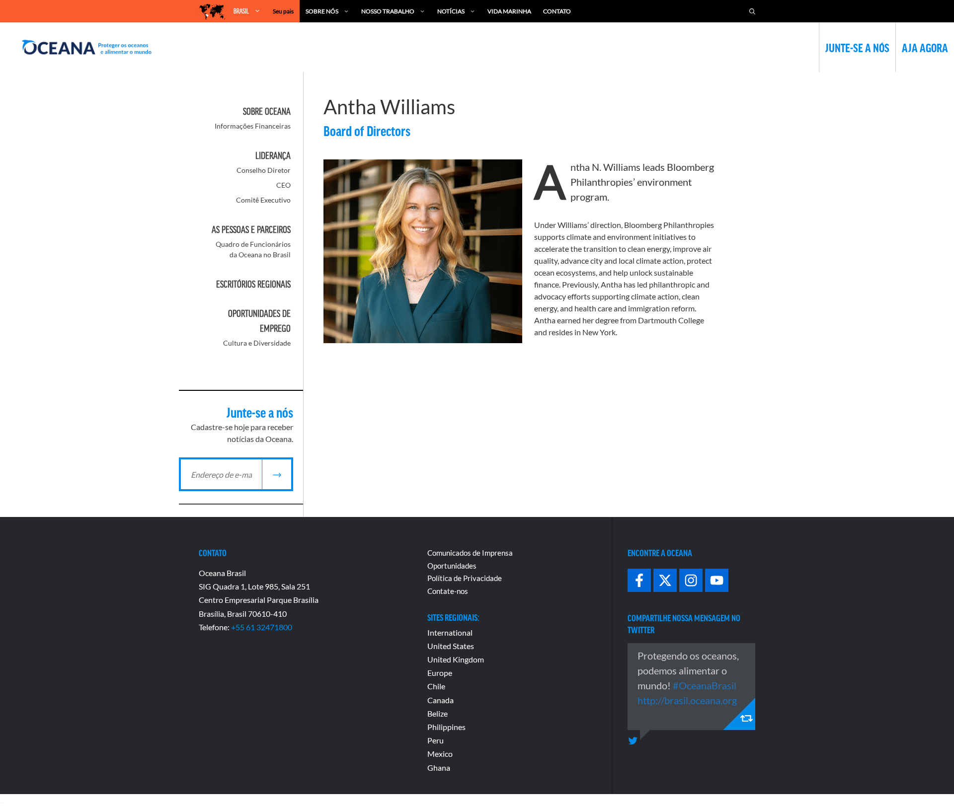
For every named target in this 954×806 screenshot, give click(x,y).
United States (450, 646)
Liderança (273, 155)
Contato (557, 11)
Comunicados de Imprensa (470, 552)
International (450, 632)
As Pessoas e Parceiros (251, 229)
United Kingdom (455, 659)
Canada (440, 700)
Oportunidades (452, 565)
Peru (435, 740)
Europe (439, 672)
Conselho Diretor (264, 170)
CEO (283, 185)
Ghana (438, 767)
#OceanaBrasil (704, 685)
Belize (437, 713)
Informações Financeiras (253, 126)
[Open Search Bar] (752, 11)
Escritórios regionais (253, 284)
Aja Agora (925, 47)
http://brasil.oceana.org (687, 700)
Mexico (440, 753)
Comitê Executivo (263, 200)
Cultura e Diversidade (257, 343)
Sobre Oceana (267, 111)
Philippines (446, 727)
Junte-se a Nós (857, 47)
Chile (436, 686)
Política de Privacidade (464, 578)
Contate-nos (447, 590)
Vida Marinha (509, 11)
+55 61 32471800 (261, 627)
